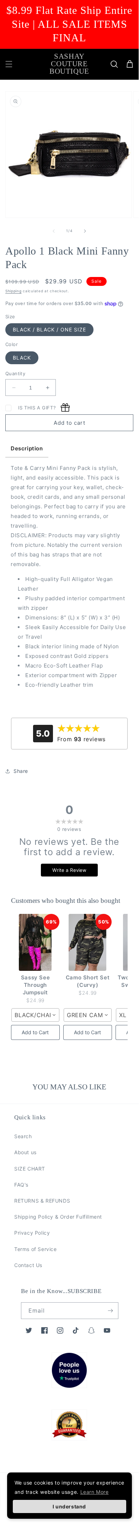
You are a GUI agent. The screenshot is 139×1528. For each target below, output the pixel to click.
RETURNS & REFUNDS (42, 1201)
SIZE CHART (29, 1169)
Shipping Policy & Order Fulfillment (58, 1217)
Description (27, 448)
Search (23, 1136)
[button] (9, 64)
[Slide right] (85, 231)
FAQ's (21, 1185)
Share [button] (21, 771)
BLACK (22, 358)
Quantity (15, 373)
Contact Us (28, 1265)
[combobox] (35, 1015)
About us (25, 1152)
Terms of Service (35, 1249)
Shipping (13, 291)
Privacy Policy (32, 1233)
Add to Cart (35, 1032)
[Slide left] (54, 231)
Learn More (94, 1492)
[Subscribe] (110, 1310)
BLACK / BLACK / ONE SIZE (49, 329)
